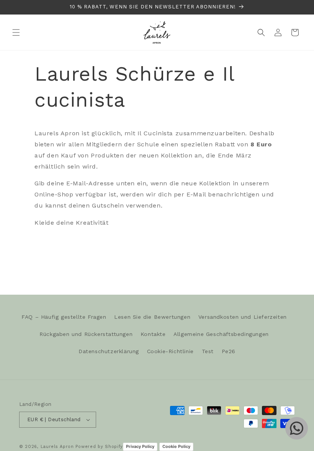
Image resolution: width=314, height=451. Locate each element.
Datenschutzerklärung (108, 351)
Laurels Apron (57, 446)
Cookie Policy (176, 446)
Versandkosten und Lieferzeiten (242, 317)
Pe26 (229, 351)
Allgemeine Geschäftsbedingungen (221, 334)
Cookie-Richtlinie (170, 351)
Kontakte (153, 334)
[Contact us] (296, 428)
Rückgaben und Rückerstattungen (85, 334)
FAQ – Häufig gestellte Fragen (63, 317)
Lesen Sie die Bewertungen (152, 317)
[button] (16, 32)
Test (208, 351)
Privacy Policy (140, 446)
